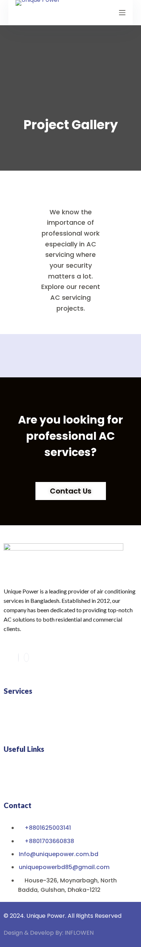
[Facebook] (18, 657)
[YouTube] (26, 657)
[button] (70, 717)
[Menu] (122, 12)
